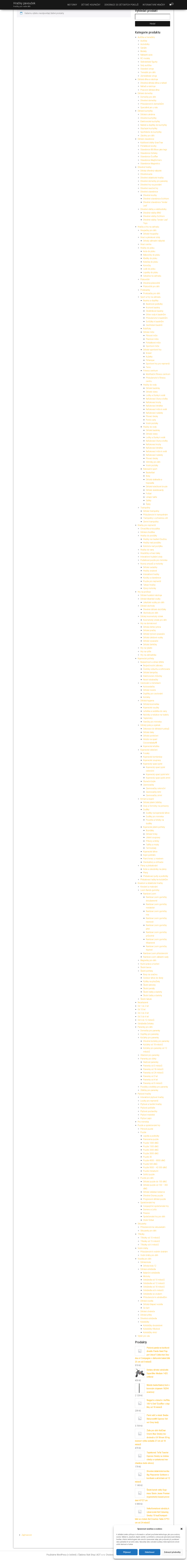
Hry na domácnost (148, 623)
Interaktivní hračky (154, 4)
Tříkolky (141, 1234)
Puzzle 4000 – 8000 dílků (154, 1160)
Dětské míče (148, 332)
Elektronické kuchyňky (150, 121)
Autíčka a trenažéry (146, 37)
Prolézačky (145, 290)
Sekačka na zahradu (152, 276)
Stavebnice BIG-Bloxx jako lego (153, 149)
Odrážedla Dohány (146, 1023)
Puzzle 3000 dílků (150, 1153)
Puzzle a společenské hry (149, 1125)
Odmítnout (149, 1552)
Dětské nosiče (149, 690)
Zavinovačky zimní (154, 795)
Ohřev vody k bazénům (156, 314)
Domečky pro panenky (150, 1030)
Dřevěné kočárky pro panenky (156, 1041)
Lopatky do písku (150, 272)
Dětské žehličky (150, 644)
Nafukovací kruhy (153, 402)
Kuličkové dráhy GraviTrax (151, 142)
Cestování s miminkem (150, 683)
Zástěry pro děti (147, 135)
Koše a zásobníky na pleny (154, 869)
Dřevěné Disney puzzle (153, 1195)
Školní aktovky (149, 985)
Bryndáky (150, 830)
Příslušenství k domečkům (152, 104)
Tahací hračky (149, 585)
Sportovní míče (152, 346)
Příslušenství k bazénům (157, 318)
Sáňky (148, 500)
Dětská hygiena (147, 700)
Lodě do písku (149, 269)
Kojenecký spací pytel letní (157, 774)
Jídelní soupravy (153, 837)
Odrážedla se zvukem (152, 1294)
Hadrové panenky (150, 1062)
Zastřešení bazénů (154, 325)
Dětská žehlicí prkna (152, 627)
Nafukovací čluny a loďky (157, 398)
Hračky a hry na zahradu (148, 226)
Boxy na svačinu (150, 974)
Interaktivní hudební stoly (151, 556)
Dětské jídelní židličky (152, 802)
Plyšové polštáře (147, 1107)
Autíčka (143, 40)
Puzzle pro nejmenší (152, 581)
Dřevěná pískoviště (151, 283)
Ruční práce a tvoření (149, 964)
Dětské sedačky (150, 567)
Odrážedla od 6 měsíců (153, 1290)
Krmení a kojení (147, 799)
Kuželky (149, 356)
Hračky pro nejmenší (147, 525)
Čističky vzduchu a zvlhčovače (156, 669)
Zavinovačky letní (153, 792)
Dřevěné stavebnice (149, 191)
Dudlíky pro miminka (155, 816)
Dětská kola (145, 1262)
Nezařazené (143, 1002)
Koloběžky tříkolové (151, 1329)
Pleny (145, 872)
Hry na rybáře (146, 648)
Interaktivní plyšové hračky (152, 1097)
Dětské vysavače (150, 641)
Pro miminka (143, 1121)
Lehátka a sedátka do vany (155, 711)
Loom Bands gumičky (149, 890)
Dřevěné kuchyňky (148, 118)
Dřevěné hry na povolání (151, 184)
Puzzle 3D (147, 1157)
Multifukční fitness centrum (158, 374)
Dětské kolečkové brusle (156, 486)
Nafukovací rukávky (154, 413)
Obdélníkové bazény (154, 311)
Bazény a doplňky (150, 300)
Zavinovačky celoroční (155, 788)
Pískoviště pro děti (151, 286)
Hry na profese (144, 592)
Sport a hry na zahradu (150, 297)
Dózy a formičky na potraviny (156, 806)
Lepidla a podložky (151, 1136)
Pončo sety (151, 420)
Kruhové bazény (153, 307)
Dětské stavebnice (146, 139)
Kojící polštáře (149, 855)
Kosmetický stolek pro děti (155, 620)
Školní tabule (146, 999)
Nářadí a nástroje (148, 86)
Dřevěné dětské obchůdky (154, 609)
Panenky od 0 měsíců (152, 1065)
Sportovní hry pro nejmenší (158, 363)
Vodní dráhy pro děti (149, 1255)
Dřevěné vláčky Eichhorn (154, 216)
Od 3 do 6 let (143, 1016)
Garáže (143, 47)
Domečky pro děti (148, 97)
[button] (181, 1528)
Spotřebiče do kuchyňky (151, 132)
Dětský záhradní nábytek (154, 240)
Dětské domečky (145, 93)
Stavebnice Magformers (151, 160)
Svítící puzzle (149, 1174)
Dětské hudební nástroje (151, 595)
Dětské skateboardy (155, 490)
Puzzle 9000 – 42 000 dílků (155, 1167)
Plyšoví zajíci (146, 1118)
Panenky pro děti (145, 1027)
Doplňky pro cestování (153, 693)
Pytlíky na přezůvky (151, 981)
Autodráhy (144, 44)
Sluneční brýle (149, 781)
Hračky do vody (150, 384)
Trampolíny (145, 507)
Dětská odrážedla (148, 1269)
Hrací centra (145, 244)
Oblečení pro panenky (149, 1055)
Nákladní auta (146, 54)
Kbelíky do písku (150, 258)
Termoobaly (151, 848)
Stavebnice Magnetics (150, 163)
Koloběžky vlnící (150, 1332)
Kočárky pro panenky (149, 1037)
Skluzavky (142, 1223)
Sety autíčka (145, 65)
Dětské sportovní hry (152, 349)
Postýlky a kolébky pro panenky (154, 1086)
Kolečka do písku (150, 262)
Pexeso (146, 1213)
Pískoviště (144, 279)
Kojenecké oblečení (148, 750)
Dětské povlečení (150, 735)
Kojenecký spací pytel (152, 764)
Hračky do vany (147, 549)
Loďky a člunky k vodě (155, 395)
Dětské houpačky (90, 4)
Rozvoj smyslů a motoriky (151, 563)
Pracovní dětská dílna (149, 90)
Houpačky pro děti (148, 230)
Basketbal (150, 472)
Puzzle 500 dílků (150, 1164)
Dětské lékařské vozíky (150, 599)
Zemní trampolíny (151, 521)
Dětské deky (148, 732)
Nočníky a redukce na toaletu (156, 714)
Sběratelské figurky (148, 61)
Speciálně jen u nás (149, 107)
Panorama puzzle (151, 1139)
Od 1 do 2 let (143, 1006)
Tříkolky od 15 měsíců (150, 1241)
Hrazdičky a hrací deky (150, 553)
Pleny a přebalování (149, 865)
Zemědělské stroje (148, 76)
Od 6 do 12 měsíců (146, 1020)
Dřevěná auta (146, 174)
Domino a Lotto (150, 1209)
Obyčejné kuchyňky (148, 128)
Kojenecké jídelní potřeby (154, 827)
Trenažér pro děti (148, 72)
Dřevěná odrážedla (148, 1318)
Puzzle (143, 1132)
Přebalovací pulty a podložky (155, 876)
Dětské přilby (146, 1315)
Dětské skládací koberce (154, 1192)
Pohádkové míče (153, 342)
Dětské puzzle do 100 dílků (155, 1181)
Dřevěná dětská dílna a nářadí (153, 83)
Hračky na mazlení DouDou (155, 539)
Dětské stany (152, 391)
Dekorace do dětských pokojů (122, 4)
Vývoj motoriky (149, 588)
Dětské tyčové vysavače (154, 634)
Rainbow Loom (149, 893)
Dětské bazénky (153, 388)
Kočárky (146, 697)
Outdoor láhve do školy (153, 978)
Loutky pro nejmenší (149, 1100)
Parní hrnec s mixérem (153, 858)
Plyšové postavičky (148, 1111)
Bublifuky (147, 328)
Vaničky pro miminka (152, 721)
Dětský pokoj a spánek (150, 725)
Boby (148, 476)
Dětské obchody (147, 606)
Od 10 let (142, 1009)
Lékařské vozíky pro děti (153, 602)
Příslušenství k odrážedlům (155, 1297)
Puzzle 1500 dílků (150, 1146)
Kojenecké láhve (150, 851)
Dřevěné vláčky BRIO (152, 212)
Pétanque (150, 360)
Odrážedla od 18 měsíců (154, 1286)
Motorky (72, 4)
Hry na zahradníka (148, 655)
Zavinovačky (148, 784)
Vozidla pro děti (144, 1258)
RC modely (145, 58)
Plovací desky (152, 416)
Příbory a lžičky (152, 841)
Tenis (148, 367)
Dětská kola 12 (149, 1265)
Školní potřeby (146, 971)
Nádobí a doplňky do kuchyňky (153, 125)
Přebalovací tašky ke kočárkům (154, 879)
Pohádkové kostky (148, 146)
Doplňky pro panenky (149, 1034)
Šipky (148, 504)
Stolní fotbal (148, 1220)
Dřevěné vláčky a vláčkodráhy (153, 209)
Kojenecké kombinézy (152, 757)
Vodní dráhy (143, 1248)
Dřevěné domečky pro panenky (154, 181)
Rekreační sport (150, 469)
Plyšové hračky (144, 1093)
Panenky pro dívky (148, 1058)
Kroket (149, 353)
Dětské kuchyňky (145, 111)
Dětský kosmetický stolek (151, 616)
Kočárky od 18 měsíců (153, 1044)
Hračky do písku (147, 248)
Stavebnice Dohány (148, 153)
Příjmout (127, 1552)
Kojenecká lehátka (151, 746)
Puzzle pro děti (146, 1178)
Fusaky (146, 753)
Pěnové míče (151, 335)
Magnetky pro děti (148, 960)
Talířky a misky (152, 844)
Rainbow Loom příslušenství (155, 953)
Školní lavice (145, 967)
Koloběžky (144, 1322)
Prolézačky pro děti (151, 293)
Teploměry (148, 718)
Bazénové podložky (154, 304)
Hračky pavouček (24, 3)
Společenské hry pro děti (154, 1216)
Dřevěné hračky (144, 167)
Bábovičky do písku (151, 255)
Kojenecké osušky (151, 707)
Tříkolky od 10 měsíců (150, 1237)
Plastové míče (152, 339)
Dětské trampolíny (151, 511)
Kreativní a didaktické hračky (150, 883)
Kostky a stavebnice (152, 577)
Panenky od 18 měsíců (153, 1069)
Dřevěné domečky (148, 100)
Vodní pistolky (152, 423)
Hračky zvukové (150, 570)
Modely (143, 51)
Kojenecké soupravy (152, 760)
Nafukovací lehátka (154, 405)
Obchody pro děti (150, 613)
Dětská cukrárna (147, 114)
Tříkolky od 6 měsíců (149, 1244)
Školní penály (149, 988)
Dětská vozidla (146, 1301)
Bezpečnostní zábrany (153, 665)
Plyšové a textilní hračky (151, 1104)
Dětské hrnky (151, 834)
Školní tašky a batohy (152, 992)
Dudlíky (146, 809)
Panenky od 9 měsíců (152, 1083)
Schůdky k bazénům (155, 321)
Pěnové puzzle (146, 1129)
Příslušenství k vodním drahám (154, 1251)
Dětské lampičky (150, 672)
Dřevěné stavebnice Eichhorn (156, 198)
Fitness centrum (150, 370)
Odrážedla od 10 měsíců (154, 1279)
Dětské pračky (149, 630)
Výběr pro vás (144, 1336)
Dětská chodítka (147, 532)
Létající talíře (151, 497)
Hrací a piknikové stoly (150, 237)
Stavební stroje (147, 68)
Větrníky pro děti (153, 462)
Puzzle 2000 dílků (150, 1150)
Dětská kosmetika (151, 704)
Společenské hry (147, 1202)
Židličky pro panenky (149, 1090)
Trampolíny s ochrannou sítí (155, 518)
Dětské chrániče (147, 1311)
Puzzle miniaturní (150, 1171)
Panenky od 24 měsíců (153, 1072)
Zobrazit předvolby (172, 1552)
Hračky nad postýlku (152, 542)
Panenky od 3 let (150, 1076)
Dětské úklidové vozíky (153, 637)
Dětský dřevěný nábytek (151, 170)
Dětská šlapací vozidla (153, 1304)
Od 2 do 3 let (143, 1013)
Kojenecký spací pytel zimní (158, 778)
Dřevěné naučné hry (149, 188)
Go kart (146, 1308)
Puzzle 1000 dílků (150, 1143)
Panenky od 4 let (150, 1079)
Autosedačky (149, 686)
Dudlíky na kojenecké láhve (157, 813)
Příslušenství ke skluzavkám (152, 1227)
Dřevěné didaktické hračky (152, 177)
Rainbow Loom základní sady (156, 957)
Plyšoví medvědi (147, 1114)
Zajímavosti (27, 1535)
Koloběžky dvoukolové (152, 1325)
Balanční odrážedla (151, 1272)
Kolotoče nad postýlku (153, 546)
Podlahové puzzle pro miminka (153, 560)
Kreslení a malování (149, 886)
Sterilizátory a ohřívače (153, 862)
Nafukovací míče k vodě (156, 409)
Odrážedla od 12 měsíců (154, 1283)
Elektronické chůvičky (152, 676)
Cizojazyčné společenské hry (156, 1206)
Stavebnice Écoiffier (149, 156)
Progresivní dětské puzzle (154, 1199)
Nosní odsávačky (150, 679)
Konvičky (147, 265)
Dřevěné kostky (150, 195)
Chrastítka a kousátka (150, 528)
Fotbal (148, 493)
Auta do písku (149, 251)
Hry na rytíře (145, 651)
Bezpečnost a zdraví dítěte (152, 662)
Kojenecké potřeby (146, 658)
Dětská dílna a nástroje (148, 79)
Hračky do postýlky (148, 535)
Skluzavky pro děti (148, 1230)
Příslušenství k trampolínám (155, 514)
